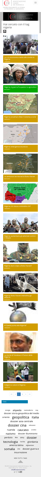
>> (29, 394)
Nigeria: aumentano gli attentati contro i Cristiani (20, 237)
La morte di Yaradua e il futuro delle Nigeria (18, 356)
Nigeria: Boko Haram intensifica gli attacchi (18, 296)
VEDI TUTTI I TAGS (20, 458)
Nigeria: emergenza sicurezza (16, 146)
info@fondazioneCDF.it (18, 470)
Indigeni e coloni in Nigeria (14, 385)
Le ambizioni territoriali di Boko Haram (19, 176)
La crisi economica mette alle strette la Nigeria (19, 58)
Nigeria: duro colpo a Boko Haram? (18, 266)
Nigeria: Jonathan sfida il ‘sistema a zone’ (20, 117)
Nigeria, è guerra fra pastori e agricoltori (20, 87)
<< (11, 394)
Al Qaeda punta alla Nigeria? (15, 325)
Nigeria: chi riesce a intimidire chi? (17, 206)
